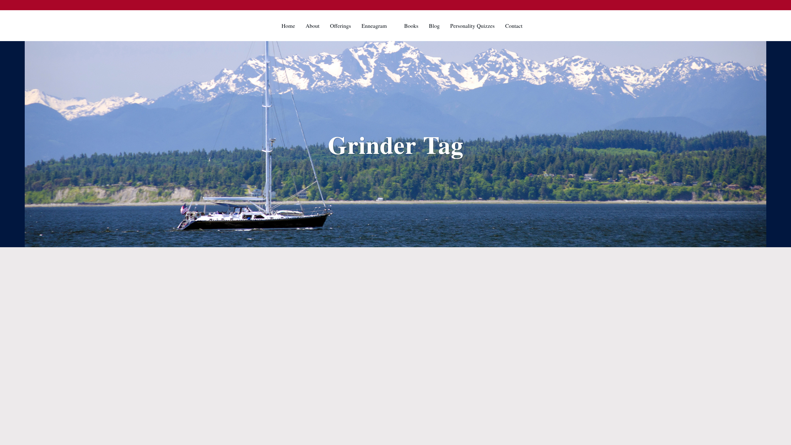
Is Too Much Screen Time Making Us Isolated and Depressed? (278, 278)
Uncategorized (278, 259)
